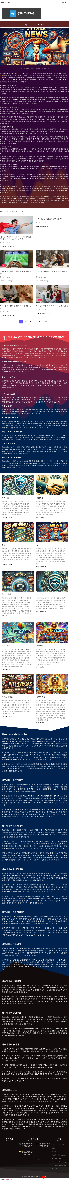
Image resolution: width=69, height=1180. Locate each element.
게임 (1, 75)
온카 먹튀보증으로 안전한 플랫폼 (49, 219)
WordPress (9, 1179)
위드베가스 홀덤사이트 (12, 869)
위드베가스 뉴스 (9, 1090)
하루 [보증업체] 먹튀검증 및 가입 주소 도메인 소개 (27, 1152)
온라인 (16, 73)
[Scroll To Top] (43, 1177)
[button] (62, 2)
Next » (46, 322)
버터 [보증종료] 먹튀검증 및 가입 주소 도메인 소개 (44, 1145)
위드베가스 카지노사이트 (14, 734)
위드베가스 (5, 2)
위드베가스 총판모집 (11, 1012)
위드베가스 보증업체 (11, 944)
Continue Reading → (7, 246)
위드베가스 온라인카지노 (13, 912)
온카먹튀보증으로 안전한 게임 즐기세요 (52, 306)
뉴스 (4, 230)
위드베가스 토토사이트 (12, 825)
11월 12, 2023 (6, 242)
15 (42, 1159)
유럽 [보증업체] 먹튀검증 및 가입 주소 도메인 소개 (27, 1145)
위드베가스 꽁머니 (10, 1044)
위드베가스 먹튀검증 (11, 981)
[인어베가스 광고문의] (21, 18)
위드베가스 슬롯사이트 (12, 780)
